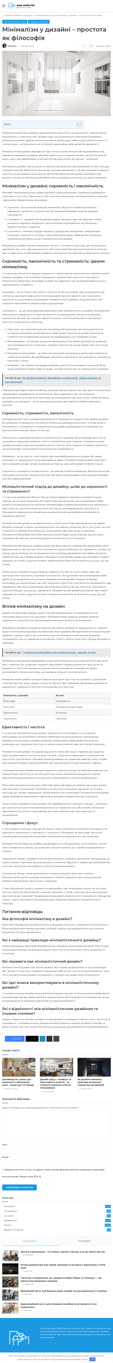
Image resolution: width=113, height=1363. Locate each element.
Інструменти (10, 1211)
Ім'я (5, 1145)
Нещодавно (30, 1240)
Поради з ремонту (39, 22)
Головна (8, 15)
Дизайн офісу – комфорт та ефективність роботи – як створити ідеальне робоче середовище (55, 1083)
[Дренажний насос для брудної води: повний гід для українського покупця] (10, 1294)
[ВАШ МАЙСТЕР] (22, 6)
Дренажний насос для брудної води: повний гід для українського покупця (64, 1291)
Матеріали (9, 1206)
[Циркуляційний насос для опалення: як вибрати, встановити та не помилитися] (10, 1308)
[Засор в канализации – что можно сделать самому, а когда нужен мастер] (10, 1255)
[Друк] (56, 1039)
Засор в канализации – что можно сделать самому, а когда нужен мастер (63, 1251)
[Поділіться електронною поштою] (49, 1039)
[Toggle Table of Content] (77, 124)
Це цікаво (9, 1216)
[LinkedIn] (42, 1039)
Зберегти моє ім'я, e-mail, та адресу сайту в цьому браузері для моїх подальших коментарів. (55, 1169)
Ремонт (8, 1225)
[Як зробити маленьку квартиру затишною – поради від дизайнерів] (94, 1067)
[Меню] (3, 7)
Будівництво (10, 1220)
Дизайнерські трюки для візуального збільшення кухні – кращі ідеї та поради (18, 1082)
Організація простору (45, 15)
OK (92, 1359)
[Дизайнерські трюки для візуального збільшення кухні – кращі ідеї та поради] (18, 1067)
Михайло (12, 46)
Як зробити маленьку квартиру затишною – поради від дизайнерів (91, 1082)
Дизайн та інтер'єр (23, 15)
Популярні (84, 1240)
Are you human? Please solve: (18, 1176)
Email (5, 1157)
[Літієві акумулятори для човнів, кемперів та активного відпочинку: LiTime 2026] (10, 1268)
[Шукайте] (109, 7)
